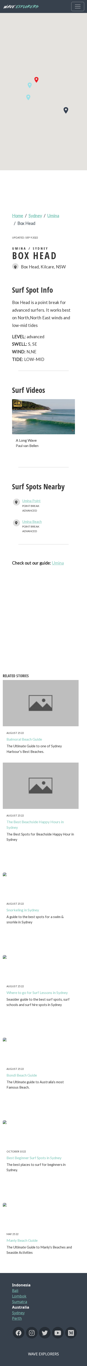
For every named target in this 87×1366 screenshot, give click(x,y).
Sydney (18, 1312)
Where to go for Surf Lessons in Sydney (37, 992)
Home (17, 215)
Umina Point (31, 501)
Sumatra (19, 1301)
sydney (35, 215)
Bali (15, 1290)
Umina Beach (32, 522)
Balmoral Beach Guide (24, 739)
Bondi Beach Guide (21, 1075)
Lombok (19, 1296)
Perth (17, 1318)
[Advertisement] (43, 596)
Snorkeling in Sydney (22, 910)
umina (53, 215)
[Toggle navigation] (77, 6)
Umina (58, 562)
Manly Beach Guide (22, 1240)
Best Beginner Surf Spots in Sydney (33, 1157)
